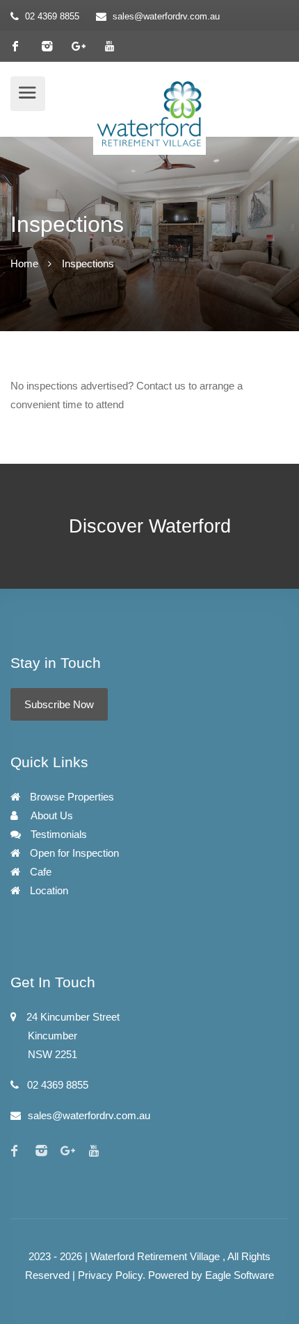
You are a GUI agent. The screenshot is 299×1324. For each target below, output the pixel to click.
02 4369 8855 (52, 16)
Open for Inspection (73, 853)
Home (24, 263)
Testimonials (57, 834)
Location (47, 890)
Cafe (39, 872)
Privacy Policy (110, 1275)
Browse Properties (70, 797)
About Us (51, 815)
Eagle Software (239, 1275)
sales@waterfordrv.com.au (166, 16)
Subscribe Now (59, 704)
